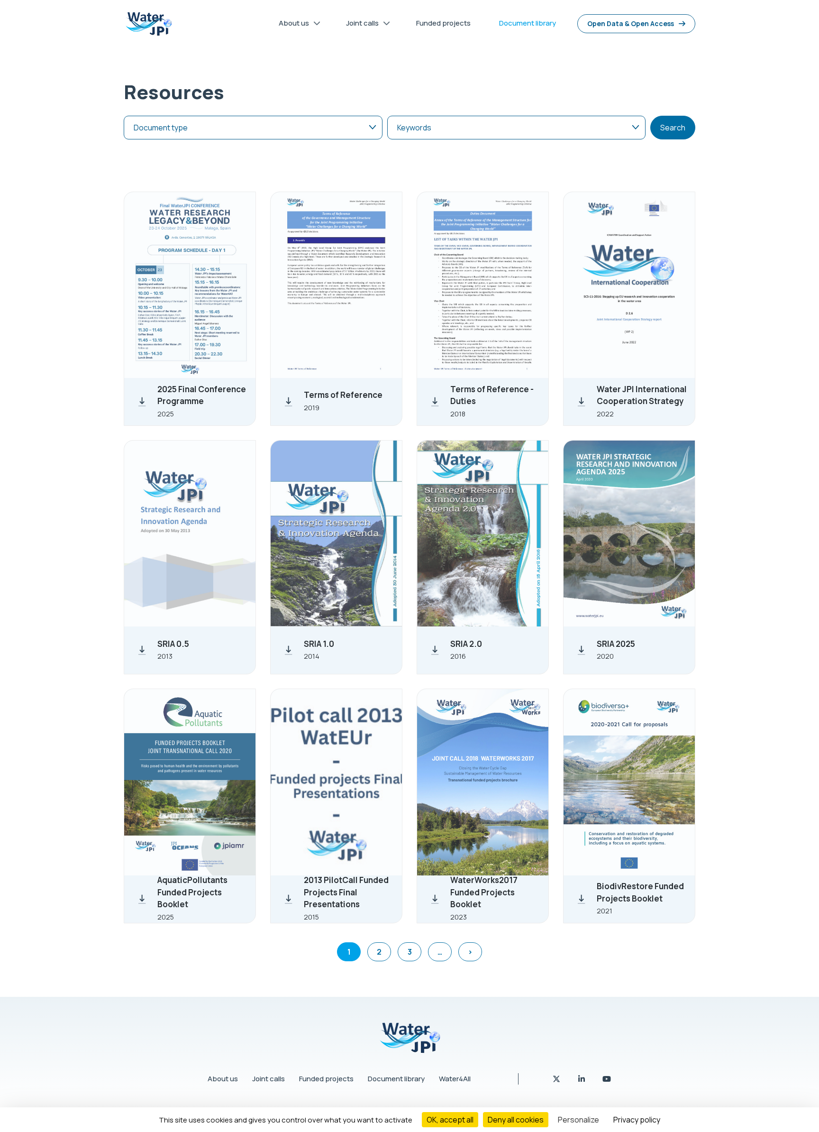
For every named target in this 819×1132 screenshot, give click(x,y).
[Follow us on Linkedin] (582, 1079)
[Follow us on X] (557, 1079)
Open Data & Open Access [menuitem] (630, 23)
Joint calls (268, 1079)
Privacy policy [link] (636, 1119)
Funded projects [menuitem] (443, 23)
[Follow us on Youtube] (606, 1079)
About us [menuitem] (290, 25)
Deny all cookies (516, 1119)
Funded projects (326, 1079)
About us (223, 1079)
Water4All (455, 1079)
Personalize (578, 1119)
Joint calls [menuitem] (359, 25)
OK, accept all (450, 1119)
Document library (396, 1079)
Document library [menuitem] (527, 23)
